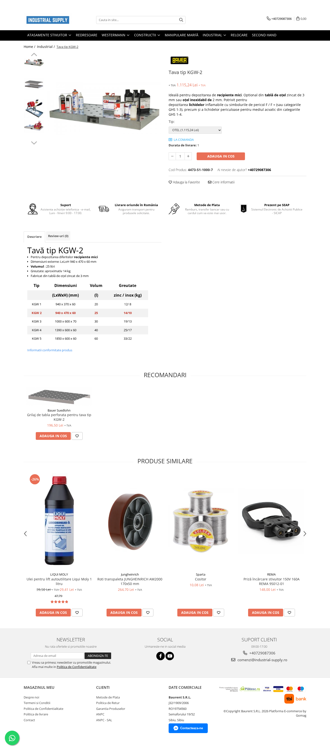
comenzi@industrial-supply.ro (262, 659)
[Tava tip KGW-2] (104, 108)
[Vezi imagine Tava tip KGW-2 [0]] (34, 62)
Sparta (200, 574)
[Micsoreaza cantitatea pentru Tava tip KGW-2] (172, 156)
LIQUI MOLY (59, 574)
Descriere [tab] (34, 236)
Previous (34, 55)
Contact (29, 720)
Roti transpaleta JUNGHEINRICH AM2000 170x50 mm (129, 581)
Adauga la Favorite (186, 182)
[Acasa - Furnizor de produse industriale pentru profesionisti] (48, 20)
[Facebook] (160, 656)
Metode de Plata (108, 697)
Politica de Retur (108, 703)
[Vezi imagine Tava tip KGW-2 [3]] (34, 126)
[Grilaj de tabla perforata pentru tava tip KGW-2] (59, 396)
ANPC (100, 714)
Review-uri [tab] (58, 236)
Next (34, 142)
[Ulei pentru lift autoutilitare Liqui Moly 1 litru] (59, 521)
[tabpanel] (104, 108)
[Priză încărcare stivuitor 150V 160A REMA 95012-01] (271, 521)
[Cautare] (181, 20)
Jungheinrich (130, 574)
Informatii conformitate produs (49, 350)
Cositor (200, 579)
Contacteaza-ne (191, 728)
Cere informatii (223, 182)
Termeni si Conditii (37, 703)
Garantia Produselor (110, 708)
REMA (271, 574)
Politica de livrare (36, 714)
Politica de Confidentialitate (76, 667)
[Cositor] (201, 521)
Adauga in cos (221, 156)
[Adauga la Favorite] (77, 436)
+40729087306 (261, 653)
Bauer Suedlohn (59, 410)
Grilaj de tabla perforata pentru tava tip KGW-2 (59, 417)
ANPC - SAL (104, 720)
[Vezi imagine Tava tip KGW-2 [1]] (34, 84)
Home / (30, 46)
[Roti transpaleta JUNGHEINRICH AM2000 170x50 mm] (130, 521)
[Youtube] (169, 656)
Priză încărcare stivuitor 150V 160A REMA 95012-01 (272, 581)
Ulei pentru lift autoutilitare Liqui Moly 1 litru (59, 581)
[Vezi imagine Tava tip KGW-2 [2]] (34, 108)
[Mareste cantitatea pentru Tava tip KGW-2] (188, 156)
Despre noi (31, 697)
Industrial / (46, 46)
